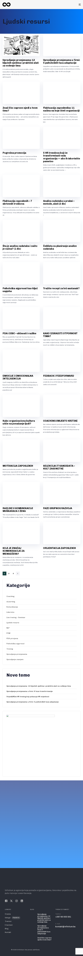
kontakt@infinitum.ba (12, 842)
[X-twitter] (8, 848)
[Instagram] (14, 848)
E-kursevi (9, 925)
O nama (8, 914)
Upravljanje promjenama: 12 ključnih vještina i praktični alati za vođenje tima (38, 686)
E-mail (4, 839)
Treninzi (8, 921)
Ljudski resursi (12, 623)
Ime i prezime (52, 792)
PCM (8, 633)
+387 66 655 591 (10, 832)
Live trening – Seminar (15, 617)
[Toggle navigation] (68, 4)
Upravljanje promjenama (16, 654)
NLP (8, 628)
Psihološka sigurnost (15, 644)
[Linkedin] (19, 848)
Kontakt (8, 932)
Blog (7, 929)
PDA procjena (12, 638)
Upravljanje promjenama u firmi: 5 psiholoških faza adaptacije (32, 702)
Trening (9, 649)
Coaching (10, 596)
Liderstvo (10, 612)
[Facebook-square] (3, 848)
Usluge (12, 918)
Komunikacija (12, 607)
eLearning (10, 602)
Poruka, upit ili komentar (57, 814)
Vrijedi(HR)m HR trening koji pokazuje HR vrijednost (27, 697)
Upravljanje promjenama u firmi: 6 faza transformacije (29, 691)
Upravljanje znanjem (14, 659)
